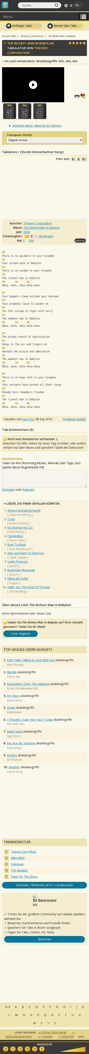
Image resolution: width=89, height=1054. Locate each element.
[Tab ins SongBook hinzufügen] (83, 96)
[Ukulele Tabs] (5, 4)
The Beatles (19, 870)
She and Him (15, 724)
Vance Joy (13, 676)
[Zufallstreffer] (70, 5)
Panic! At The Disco (24, 877)
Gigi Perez (14, 736)
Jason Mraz (14, 700)
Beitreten (29, 490)
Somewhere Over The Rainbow (28, 684)
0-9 (7, 1007)
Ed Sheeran (14, 760)
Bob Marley (16, 532)
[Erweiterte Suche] (66, 5)
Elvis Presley (15, 665)
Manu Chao (16, 540)
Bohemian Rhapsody (21, 570)
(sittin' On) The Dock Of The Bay (28, 587)
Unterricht (67, 1036)
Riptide (12, 672)
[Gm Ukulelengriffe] (24, 111)
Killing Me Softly (17, 579)
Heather (14, 767)
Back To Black (16, 544)
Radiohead (14, 712)
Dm (31, 240)
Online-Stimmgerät (53, 1032)
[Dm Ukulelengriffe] (9, 111)
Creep (11, 708)
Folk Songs (14, 748)
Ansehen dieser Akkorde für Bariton (36, 126)
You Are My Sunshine (21, 743)
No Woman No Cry (20, 527)
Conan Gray (15, 772)
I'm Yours (13, 696)
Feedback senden (74, 419)
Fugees (14, 583)
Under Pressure (17, 562)
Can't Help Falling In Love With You (30, 660)
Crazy (11, 519)
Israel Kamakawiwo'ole (22, 688)
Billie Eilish (18, 858)
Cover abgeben (20, 633)
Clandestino (15, 536)
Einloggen (8, 490)
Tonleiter (47, 1036)
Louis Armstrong (20, 515)
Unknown (17, 864)
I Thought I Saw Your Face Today (30, 720)
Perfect (12, 755)
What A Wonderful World (23, 510)
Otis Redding (17, 591)
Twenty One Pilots (23, 852)
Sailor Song (14, 731)
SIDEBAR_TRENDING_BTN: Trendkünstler (44, 885)
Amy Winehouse (20, 549)
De (77, 5)
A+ (84, 159)
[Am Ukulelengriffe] (39, 111)
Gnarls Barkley (18, 523)
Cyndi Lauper (17, 557)
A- (73, 159)
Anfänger (46, 236)
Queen (13, 566)
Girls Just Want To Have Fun (25, 553)
